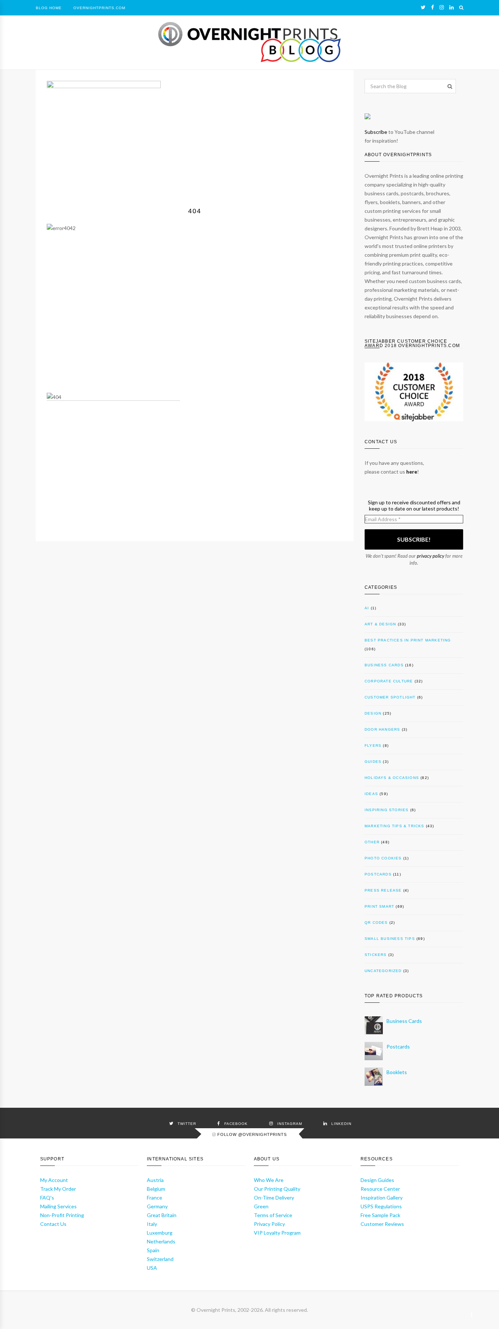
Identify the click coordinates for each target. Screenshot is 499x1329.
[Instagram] (441, 7)
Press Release (383, 890)
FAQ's (47, 1197)
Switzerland (160, 1259)
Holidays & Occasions (392, 778)
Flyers (373, 745)
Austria (155, 1180)
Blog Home (49, 8)
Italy (152, 1224)
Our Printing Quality (277, 1189)
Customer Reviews (382, 1224)
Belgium (156, 1189)
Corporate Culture (389, 681)
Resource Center (380, 1189)
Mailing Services (58, 1206)
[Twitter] (423, 7)
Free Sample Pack (380, 1215)
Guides (373, 762)
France (154, 1197)
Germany (157, 1206)
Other (372, 842)
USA (152, 1268)
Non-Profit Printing (62, 1215)
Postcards (378, 874)
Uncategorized (383, 971)
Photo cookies (383, 858)
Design (373, 713)
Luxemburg (159, 1233)
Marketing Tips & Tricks (394, 826)
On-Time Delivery (274, 1197)
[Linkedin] (451, 7)
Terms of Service (273, 1215)
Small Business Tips (390, 939)
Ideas (371, 794)
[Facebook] (432, 7)
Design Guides (377, 1180)
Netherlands (161, 1241)
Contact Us (53, 1224)
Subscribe (376, 132)
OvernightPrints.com (99, 8)
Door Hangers (382, 729)
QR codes (376, 922)
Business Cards (384, 665)
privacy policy (430, 556)
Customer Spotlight (390, 697)
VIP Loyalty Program (277, 1233)
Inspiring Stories (386, 810)
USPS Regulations (381, 1206)
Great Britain (161, 1215)
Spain (153, 1250)
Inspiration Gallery (382, 1197)
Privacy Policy (269, 1224)
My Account (54, 1180)
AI (367, 608)
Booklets (396, 1072)
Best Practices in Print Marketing (408, 640)
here (411, 471)
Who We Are (268, 1180)
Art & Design (380, 624)
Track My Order (58, 1189)
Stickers (376, 955)
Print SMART (379, 906)
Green (261, 1206)
